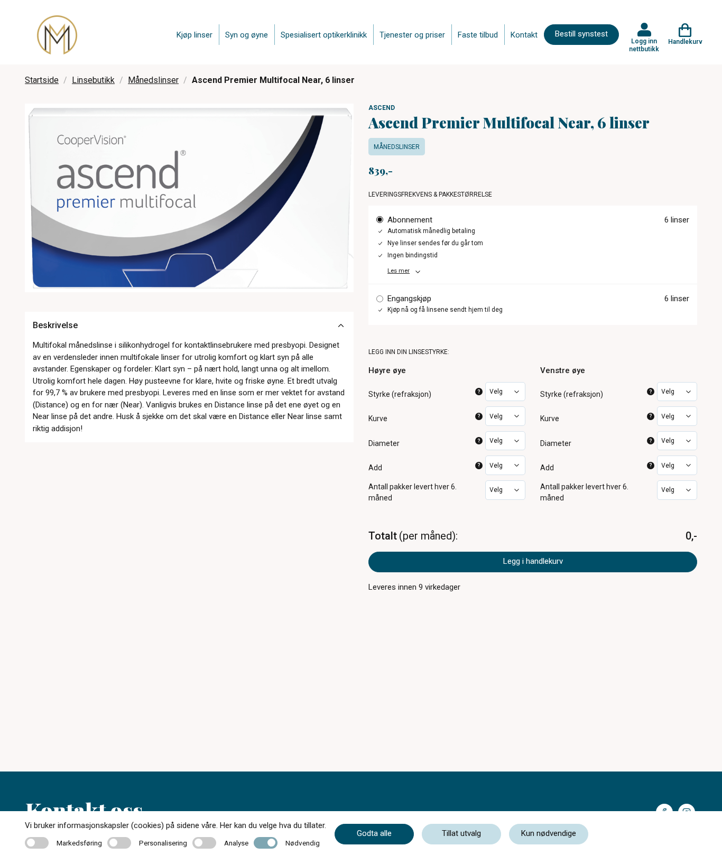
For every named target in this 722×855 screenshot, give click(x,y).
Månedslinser (153, 80)
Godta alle (374, 833)
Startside (42, 80)
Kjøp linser (194, 35)
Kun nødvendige (548, 833)
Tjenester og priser (412, 35)
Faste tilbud (478, 35)
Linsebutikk (93, 80)
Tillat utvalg (461, 833)
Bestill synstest (581, 34)
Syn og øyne (246, 35)
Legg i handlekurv (533, 561)
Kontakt (524, 35)
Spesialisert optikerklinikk (324, 35)
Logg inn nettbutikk (644, 45)
